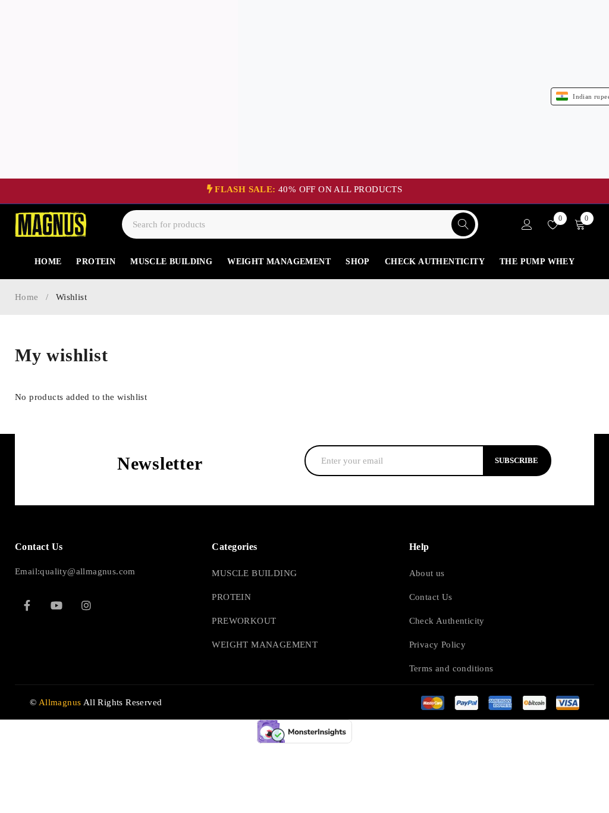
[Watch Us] (56, 605)
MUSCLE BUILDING (254, 573)
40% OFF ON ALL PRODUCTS (308, 189)
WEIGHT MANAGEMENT (265, 644)
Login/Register (527, 224)
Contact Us (431, 597)
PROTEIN (231, 597)
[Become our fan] (27, 605)
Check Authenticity (447, 621)
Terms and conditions (451, 668)
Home (27, 297)
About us (427, 573)
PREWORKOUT (244, 621)
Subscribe (516, 460)
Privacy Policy (437, 644)
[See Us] (86, 605)
